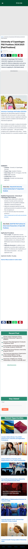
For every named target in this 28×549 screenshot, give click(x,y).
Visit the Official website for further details (11, 259)
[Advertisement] (14, 21)
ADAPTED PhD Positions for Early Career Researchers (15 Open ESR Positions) (14, 226)
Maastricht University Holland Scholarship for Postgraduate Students (13, 189)
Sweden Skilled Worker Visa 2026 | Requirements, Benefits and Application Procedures (13, 438)
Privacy (16, 546)
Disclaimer (22, 546)
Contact (9, 546)
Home (2, 36)
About (3, 546)
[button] (2, 3)
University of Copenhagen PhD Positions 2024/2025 (13, 111)
